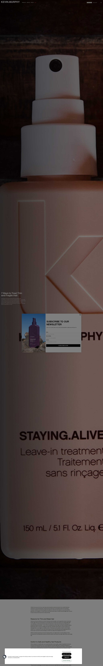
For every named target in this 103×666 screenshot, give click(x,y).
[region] (43, 656)
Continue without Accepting (66, 651)
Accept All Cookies (66, 654)
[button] (4, 657)
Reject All (66, 657)
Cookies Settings (66, 660)
